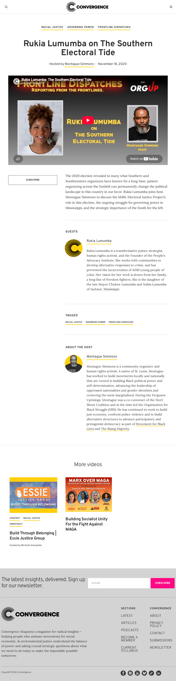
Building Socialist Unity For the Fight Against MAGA (86, 524)
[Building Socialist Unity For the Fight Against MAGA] (88, 494)
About (155, 616)
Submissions (161, 640)
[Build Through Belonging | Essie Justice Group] (33, 495)
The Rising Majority (115, 429)
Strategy (15, 518)
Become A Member (129, 639)
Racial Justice (52, 27)
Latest (127, 616)
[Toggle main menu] (172, 7)
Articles (128, 623)
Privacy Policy (156, 624)
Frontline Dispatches (114, 27)
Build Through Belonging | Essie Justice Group (33, 536)
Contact (157, 633)
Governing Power (80, 27)
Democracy (16, 524)
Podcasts (130, 630)
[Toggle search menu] (7, 7)
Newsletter (160, 648)
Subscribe (33, 180)
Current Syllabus (129, 649)
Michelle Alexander (31, 545)
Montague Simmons (79, 64)
